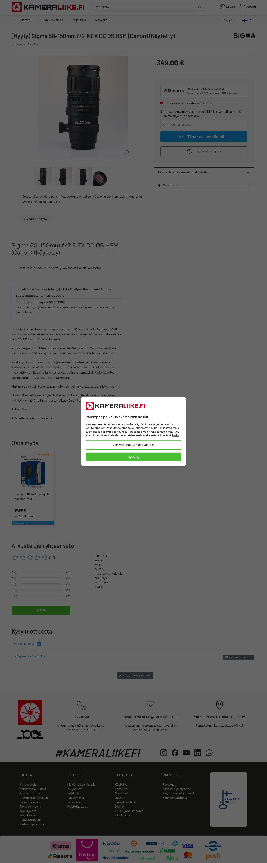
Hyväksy (133, 457)
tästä (175, 435)
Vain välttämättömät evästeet (133, 444)
